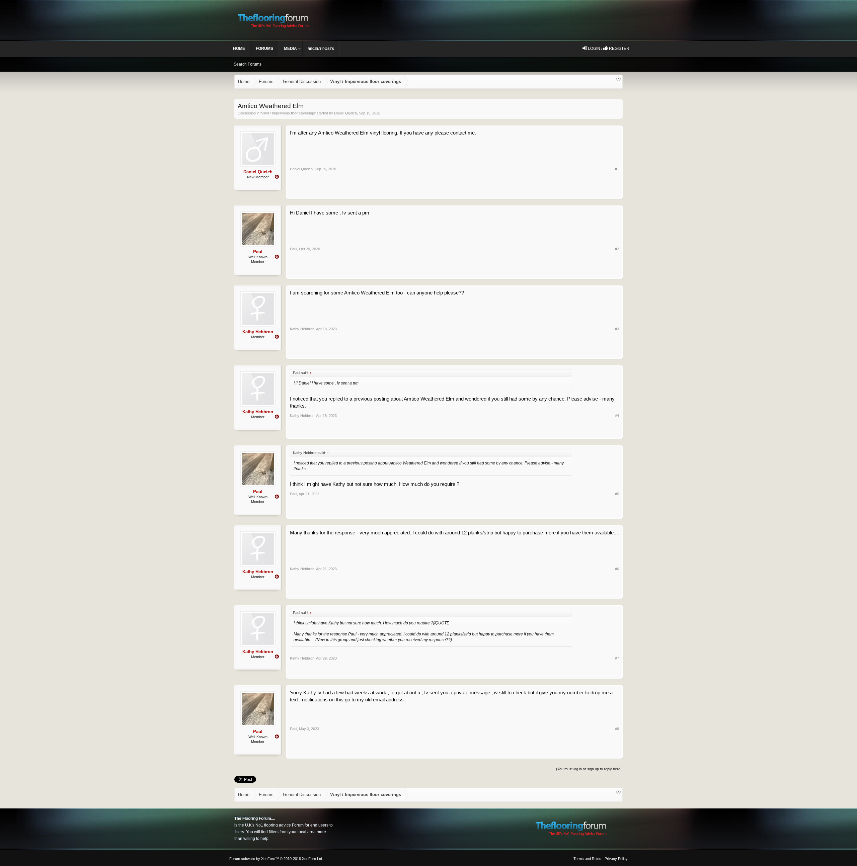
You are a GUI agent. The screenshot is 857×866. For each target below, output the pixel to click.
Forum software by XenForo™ (276, 859)
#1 (617, 169)
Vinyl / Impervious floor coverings (288, 113)
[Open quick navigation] (618, 79)
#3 (617, 329)
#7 (617, 658)
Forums (264, 48)
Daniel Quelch (345, 113)
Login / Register (608, 48)
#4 (617, 416)
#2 (617, 249)
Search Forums (247, 64)
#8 (617, 729)
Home (239, 48)
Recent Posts (321, 49)
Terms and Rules (587, 859)
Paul (257, 251)
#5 (617, 494)
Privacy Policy (616, 859)
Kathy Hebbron (257, 331)
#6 (617, 569)
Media (290, 48)
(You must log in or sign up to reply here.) (589, 769)
